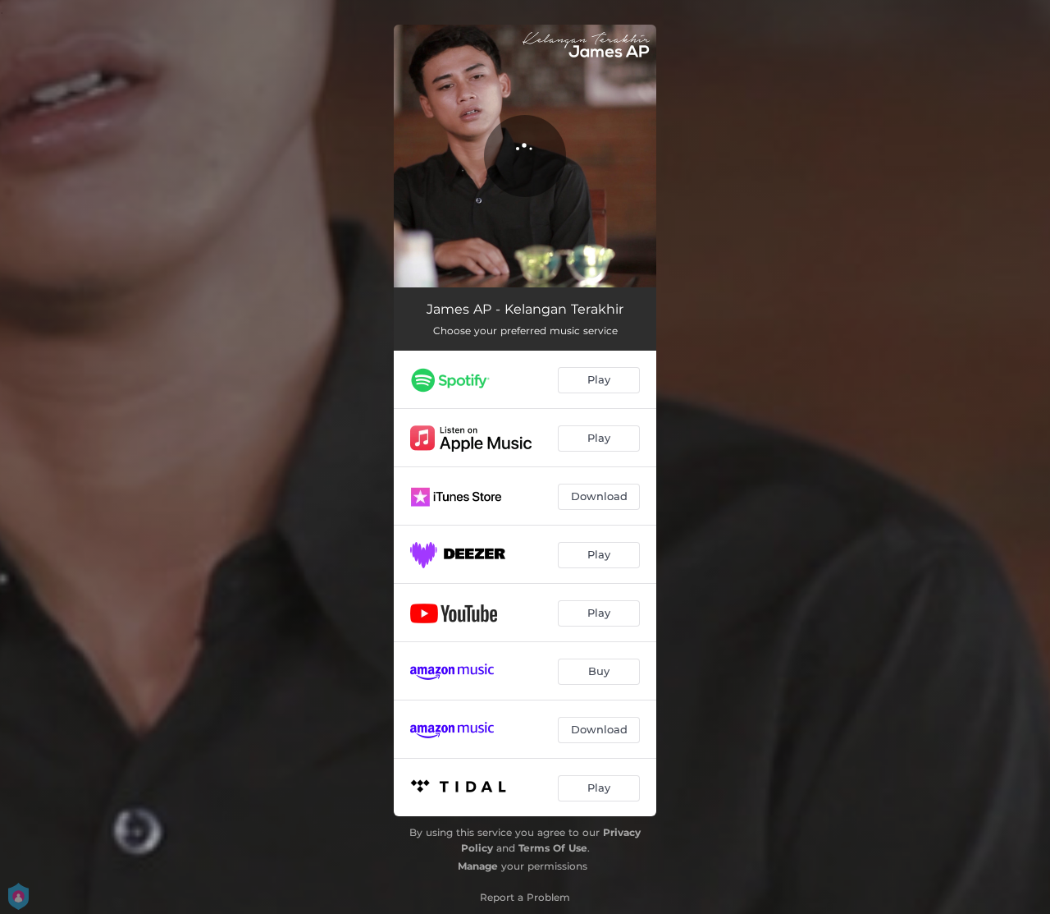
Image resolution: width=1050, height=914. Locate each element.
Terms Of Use (552, 848)
